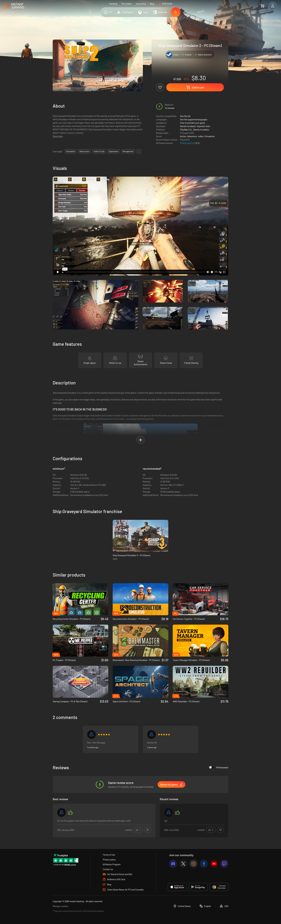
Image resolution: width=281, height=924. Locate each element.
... (139, 151)
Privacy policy (109, 859)
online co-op (99, 151)
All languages (222, 767)
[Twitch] (224, 864)
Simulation (210, 136)
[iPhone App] (177, 887)
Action (183, 136)
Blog (152, 3)
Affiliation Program (111, 864)
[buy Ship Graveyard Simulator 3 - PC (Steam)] (140, 536)
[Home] (14, 6)
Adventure (192, 136)
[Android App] (198, 887)
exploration (113, 151)
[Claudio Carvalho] (168, 812)
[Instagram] (194, 864)
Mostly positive (187, 143)
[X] (183, 864)
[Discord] (173, 864)
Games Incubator (188, 126)
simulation (70, 151)
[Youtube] (214, 864)
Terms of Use (109, 854)
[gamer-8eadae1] (61, 812)
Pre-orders (126, 3)
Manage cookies (60, 906)
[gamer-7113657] (151, 734)
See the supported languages (193, 119)
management (128, 151)
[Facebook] (204, 864)
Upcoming (141, 3)
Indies (201, 136)
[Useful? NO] (147, 830)
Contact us (108, 869)
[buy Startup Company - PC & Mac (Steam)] (80, 682)
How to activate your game (192, 122)
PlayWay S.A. (186, 129)
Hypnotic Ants (203, 126)
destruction (84, 151)
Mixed (183, 139)
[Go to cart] (262, 6)
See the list (185, 116)
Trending (113, 3)
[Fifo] (91, 734)
